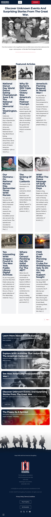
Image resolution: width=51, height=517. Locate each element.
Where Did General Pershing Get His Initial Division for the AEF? (24, 261)
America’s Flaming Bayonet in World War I (41, 88)
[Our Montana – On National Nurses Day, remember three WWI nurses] (8, 163)
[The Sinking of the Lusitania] (25, 163)
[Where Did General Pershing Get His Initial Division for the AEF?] (25, 241)
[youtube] (30, 511)
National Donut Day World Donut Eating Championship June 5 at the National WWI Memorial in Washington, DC (11, 98)
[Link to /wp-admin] (3, 515)
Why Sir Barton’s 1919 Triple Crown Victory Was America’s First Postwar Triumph (25, 93)
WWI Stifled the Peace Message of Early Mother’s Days (42, 181)
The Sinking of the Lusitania (25, 178)
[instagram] (21, 511)
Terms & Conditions (30, 496)
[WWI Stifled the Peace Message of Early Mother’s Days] (42, 163)
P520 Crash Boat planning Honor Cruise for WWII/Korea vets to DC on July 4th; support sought (43, 264)
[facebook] (27, 511)
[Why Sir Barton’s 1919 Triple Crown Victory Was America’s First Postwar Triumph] (25, 72)
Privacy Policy (20, 496)
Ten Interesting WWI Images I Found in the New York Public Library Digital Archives (9, 263)
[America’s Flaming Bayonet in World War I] (42, 72)
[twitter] (24, 511)
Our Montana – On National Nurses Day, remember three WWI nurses (9, 184)
